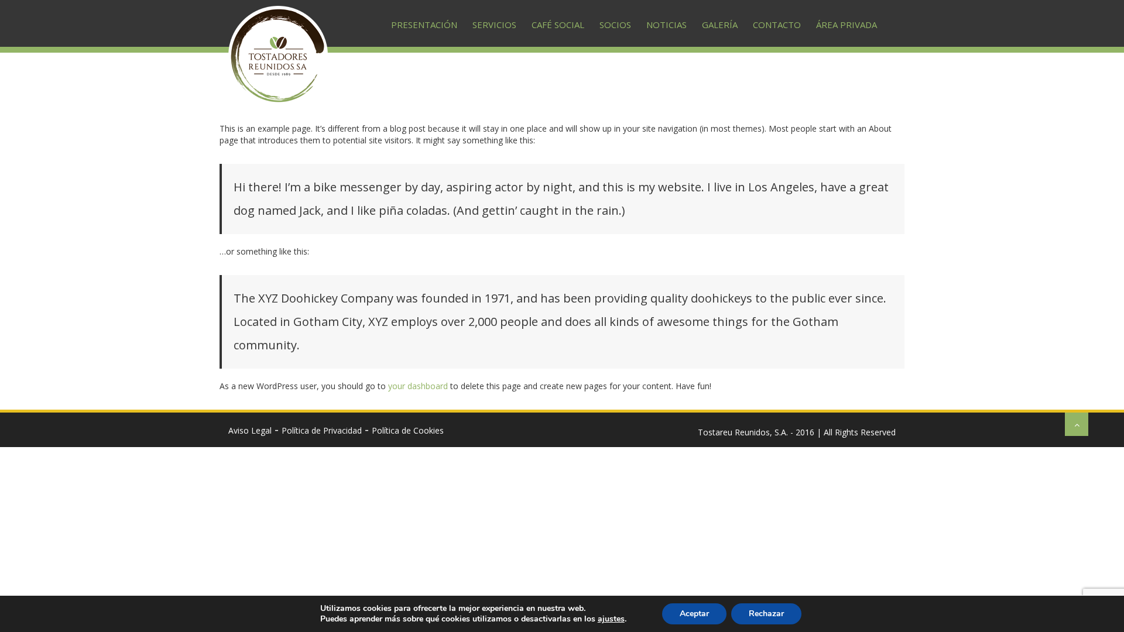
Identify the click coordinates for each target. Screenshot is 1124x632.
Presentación (424, 24)
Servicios (494, 24)
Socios (615, 24)
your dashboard (418, 385)
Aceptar (694, 613)
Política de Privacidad (322, 430)
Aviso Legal (250, 430)
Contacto (777, 24)
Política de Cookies (408, 430)
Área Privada (846, 24)
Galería (720, 24)
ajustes (611, 619)
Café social (558, 24)
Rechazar (766, 613)
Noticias (666, 24)
